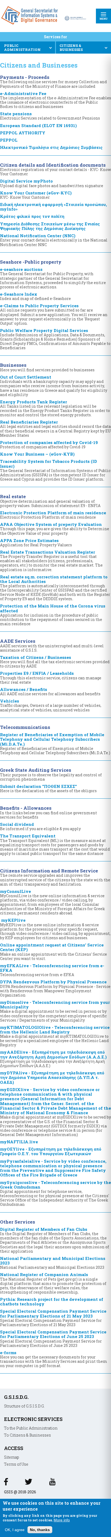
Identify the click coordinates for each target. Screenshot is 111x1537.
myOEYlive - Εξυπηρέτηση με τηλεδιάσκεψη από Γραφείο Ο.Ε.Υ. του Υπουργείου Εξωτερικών (50, 1151)
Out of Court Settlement (53, 385)
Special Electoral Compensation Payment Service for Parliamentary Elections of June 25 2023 (53, 1338)
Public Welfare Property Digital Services (55, 339)
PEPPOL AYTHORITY (22, 132)
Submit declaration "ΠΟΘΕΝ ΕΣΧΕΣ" (48, 788)
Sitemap (11, 1457)
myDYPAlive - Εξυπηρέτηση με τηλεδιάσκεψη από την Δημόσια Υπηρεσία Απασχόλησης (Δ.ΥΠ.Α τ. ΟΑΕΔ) (52, 1077)
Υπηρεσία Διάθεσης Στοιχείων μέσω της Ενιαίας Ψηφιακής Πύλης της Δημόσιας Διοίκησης (50, 226)
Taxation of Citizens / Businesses (55, 661)
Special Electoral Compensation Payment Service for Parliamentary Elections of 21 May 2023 (53, 1317)
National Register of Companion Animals (53, 1283)
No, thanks (40, 1530)
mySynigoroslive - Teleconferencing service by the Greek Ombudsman (55, 1193)
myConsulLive (52, 902)
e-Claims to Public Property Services (53, 314)
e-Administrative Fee (55, 100)
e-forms (53, 1359)
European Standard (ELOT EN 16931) (38, 125)
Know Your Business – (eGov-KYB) (37, 454)
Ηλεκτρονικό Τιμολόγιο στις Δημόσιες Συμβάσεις (51, 147)
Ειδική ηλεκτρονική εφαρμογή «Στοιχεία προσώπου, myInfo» (53, 207)
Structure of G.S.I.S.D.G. (24, 1406)
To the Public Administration (31, 1428)
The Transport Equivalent (55, 844)
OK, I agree (15, 1530)
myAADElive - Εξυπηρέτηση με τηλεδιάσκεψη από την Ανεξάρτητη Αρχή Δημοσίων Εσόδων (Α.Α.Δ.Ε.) (53, 1058)
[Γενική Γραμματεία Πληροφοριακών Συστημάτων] (6, 1483)
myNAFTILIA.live (19, 1141)
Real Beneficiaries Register (55, 428)
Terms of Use (16, 1464)
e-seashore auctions (53, 278)
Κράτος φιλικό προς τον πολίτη (32, 216)
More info (62, 1520)
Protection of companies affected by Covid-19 (49, 444)
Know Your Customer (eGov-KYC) (36, 195)
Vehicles (50, 705)
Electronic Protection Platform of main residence (53, 514)
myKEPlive (55, 928)
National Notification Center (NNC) (53, 240)
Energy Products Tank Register (55, 408)
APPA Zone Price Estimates (36, 542)
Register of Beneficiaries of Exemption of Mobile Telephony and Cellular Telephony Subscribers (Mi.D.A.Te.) (55, 743)
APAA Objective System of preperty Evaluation (54, 528)
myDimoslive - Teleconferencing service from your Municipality (55, 1011)
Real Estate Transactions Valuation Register (51, 560)
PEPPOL (9, 140)
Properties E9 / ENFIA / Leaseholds (50, 677)
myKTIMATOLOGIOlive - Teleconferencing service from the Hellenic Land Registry (55, 1036)
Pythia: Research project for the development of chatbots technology (51, 1302)
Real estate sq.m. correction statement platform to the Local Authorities (55, 587)
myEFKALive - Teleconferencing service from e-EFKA (52, 970)
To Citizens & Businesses (27, 1435)
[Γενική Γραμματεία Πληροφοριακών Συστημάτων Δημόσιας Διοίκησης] (30, 26)
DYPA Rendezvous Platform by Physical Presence (55, 988)
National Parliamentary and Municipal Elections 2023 (52, 1263)
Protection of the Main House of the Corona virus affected (52, 614)
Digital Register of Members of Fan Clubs (54, 1240)
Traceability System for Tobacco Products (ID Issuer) (55, 470)
